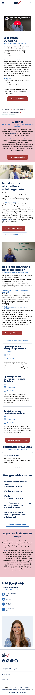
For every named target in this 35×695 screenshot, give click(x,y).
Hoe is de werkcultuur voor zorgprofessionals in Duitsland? (15, 515)
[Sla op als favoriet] (30, 346)
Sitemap (23, 692)
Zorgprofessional (19, 109)
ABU (30, 690)
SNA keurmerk (13, 692)
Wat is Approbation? (13, 491)
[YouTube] (16, 660)
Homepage (6, 109)
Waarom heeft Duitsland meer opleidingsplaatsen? (15, 484)
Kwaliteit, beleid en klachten (18, 690)
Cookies (5, 690)
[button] (11, 467)
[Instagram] (7, 660)
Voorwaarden (18, 687)
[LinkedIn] (3, 660)
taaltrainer (12, 134)
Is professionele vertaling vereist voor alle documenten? (14, 505)
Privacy (27, 687)
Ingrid (4, 220)
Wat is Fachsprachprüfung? (14, 497)
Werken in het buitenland (10, 112)
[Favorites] (31, 3)
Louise (12, 132)
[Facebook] (12, 660)
